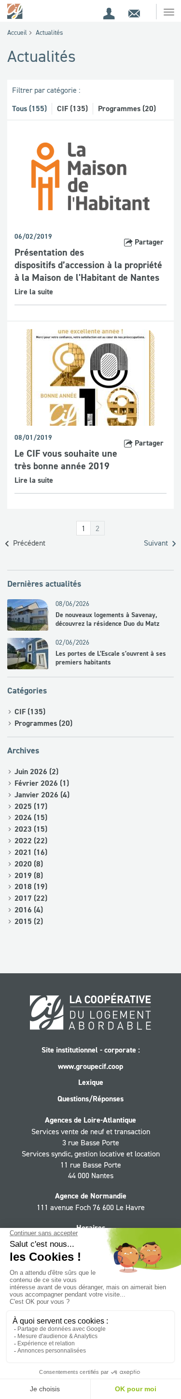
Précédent (28, 543)
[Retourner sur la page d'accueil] (15, 10)
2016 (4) (28, 910)
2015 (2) (28, 921)
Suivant (157, 543)
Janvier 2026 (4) (42, 795)
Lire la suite (33, 292)
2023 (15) (30, 829)
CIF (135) (72, 108)
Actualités (49, 32)
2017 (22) (30, 898)
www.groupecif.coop (90, 1066)
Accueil (17, 32)
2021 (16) (30, 852)
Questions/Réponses (90, 1099)
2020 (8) (28, 864)
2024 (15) (30, 817)
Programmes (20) (127, 108)
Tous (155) (29, 108)
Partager (148, 242)
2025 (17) (30, 806)
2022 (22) (30, 841)
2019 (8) (28, 875)
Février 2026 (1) (41, 783)
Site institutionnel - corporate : (91, 1050)
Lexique (90, 1082)
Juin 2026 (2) (36, 771)
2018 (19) (30, 886)
